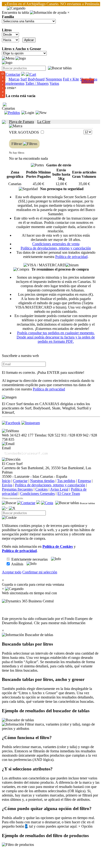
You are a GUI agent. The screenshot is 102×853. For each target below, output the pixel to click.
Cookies (41, 489)
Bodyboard (36, 79)
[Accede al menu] (8, 58)
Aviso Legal (59, 489)
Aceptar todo (11, 572)
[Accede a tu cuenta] (27, 113)
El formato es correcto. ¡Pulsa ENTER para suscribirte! (43, 372)
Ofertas (87, 81)
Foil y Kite (71, 79)
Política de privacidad (71, 257)
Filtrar (17, 144)
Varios (54, 83)
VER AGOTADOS (24, 132)
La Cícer (43, 122)
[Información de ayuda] (48, 12)
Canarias (8, 108)
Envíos (7, 485)
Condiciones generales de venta (55, 244)
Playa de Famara (21, 122)
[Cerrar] (12, 508)
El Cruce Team (68, 494)
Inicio (6, 481)
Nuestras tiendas (42, 481)
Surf (23, 79)
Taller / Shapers (37, 83)
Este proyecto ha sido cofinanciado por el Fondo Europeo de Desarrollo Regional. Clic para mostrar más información (47, 621)
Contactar (20, 481)
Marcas (14, 79)
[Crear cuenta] (41, 113)
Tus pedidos (66, 481)
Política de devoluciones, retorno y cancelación (56, 248)
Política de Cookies (57, 546)
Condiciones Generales (37, 494)
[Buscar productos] (9, 503)
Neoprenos (54, 79)
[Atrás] (5, 508)
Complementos (13, 83)
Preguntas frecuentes (17, 489)
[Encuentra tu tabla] (60, 68)
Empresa (84, 481)
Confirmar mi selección (39, 572)
